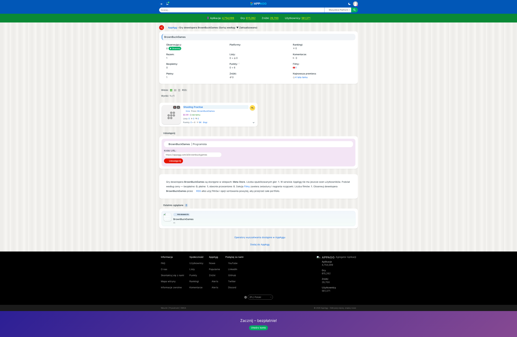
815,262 (251, 18)
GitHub (232, 275)
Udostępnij (174, 161)
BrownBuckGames (206, 111)
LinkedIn (232, 269)
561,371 (306, 18)
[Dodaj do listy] (252, 108)
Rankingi (194, 281)
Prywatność (174, 308)
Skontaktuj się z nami (172, 275)
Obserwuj (176, 48)
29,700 (274, 18)
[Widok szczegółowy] (175, 90)
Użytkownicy (196, 263)
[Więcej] (253, 122)
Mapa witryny (168, 281)
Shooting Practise (193, 107)
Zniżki (212, 275)
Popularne (214, 269)
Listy (192, 269)
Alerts (215, 281)
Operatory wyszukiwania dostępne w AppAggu (259, 237)
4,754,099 (228, 18)
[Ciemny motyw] (349, 3)
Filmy (247, 186)
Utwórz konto (258, 327)
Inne (186, 111)
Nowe (212, 263)
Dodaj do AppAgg (259, 244)
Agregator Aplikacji (346, 257)
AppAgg (172, 27)
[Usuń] (186, 205)
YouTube (233, 263)
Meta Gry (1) (231, 49)
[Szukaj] (354, 10)
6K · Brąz (202, 122)
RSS (198, 191)
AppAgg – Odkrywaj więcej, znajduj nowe (338, 308)
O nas (164, 269)
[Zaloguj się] (355, 3)
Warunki (164, 308)
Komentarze (195, 287)
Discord (232, 287)
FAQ (163, 263)
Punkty (193, 275)
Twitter (232, 281)
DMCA (183, 308)
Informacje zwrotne (171, 287)
